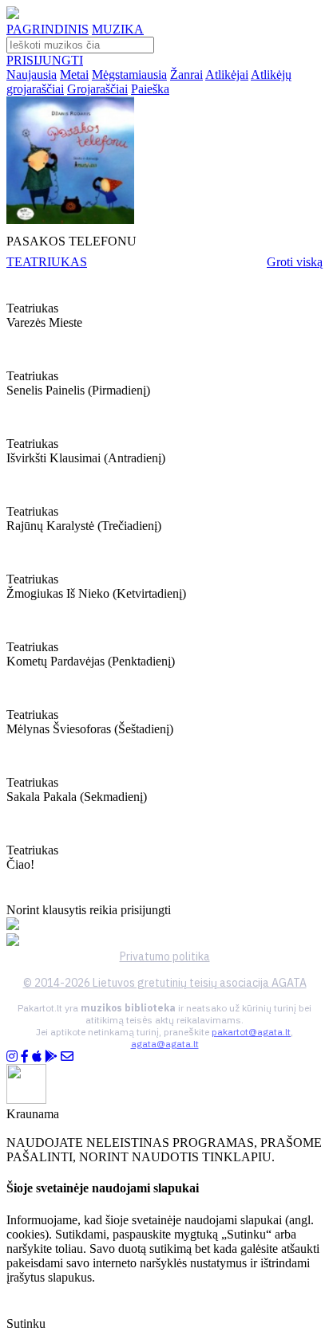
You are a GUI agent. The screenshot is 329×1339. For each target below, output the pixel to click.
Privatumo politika (165, 956)
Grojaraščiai (97, 89)
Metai (74, 74)
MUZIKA (118, 29)
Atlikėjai (226, 74)
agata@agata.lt (165, 1044)
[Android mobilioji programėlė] (51, 1056)
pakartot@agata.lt (251, 1032)
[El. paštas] (67, 1056)
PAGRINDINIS (47, 29)
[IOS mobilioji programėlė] (37, 1056)
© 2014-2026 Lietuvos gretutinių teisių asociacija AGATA (165, 983)
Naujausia (31, 74)
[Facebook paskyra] (25, 1056)
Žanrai (186, 74)
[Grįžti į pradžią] (12, 15)
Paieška (150, 89)
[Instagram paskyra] (12, 1056)
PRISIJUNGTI (44, 60)
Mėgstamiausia (129, 74)
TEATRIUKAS (46, 262)
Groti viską (295, 262)
